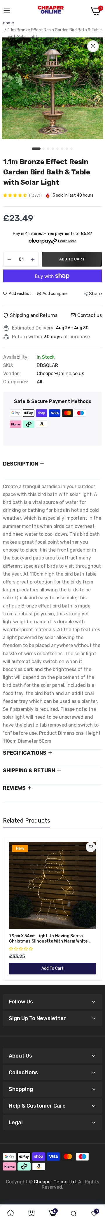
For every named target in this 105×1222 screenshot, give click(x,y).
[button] (15, 195)
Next (94, 908)
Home (8, 22)
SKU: (8, 365)
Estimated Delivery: (33, 328)
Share (95, 293)
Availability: (16, 357)
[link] (91, 847)
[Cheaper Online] (51, 11)
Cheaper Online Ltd (55, 1182)
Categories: (15, 382)
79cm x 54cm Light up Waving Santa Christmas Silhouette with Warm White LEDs (48, 938)
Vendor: (11, 373)
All (39, 382)
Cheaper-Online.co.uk (60, 373)
